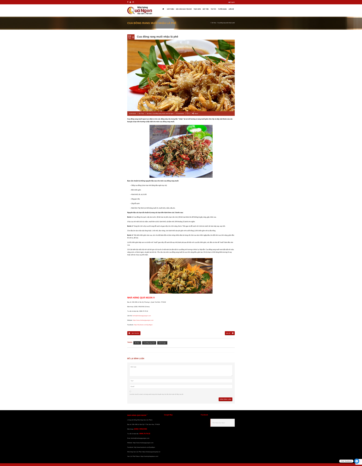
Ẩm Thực (214, 22)
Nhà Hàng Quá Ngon (218, 422)
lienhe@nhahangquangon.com (141, 315)
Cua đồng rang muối (159, 113)
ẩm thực (149, 113)
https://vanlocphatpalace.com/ (149, 456)
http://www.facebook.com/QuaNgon (144, 447)
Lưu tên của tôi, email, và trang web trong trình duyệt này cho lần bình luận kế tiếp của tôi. (157, 394)
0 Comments (180, 113)
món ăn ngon (169, 113)
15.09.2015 (132, 113)
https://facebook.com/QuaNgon (143, 324)
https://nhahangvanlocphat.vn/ (151, 452)
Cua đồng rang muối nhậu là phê (157, 36)
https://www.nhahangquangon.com (143, 320)
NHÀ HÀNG (133, 297)
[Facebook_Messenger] (356, 461)
